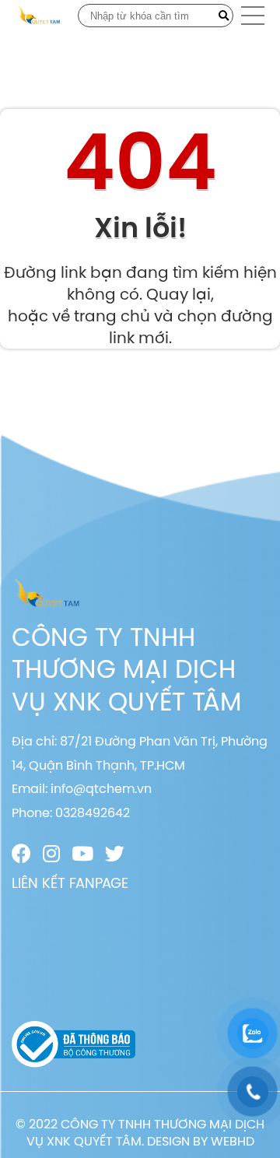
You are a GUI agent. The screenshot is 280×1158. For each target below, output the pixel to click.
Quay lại (178, 293)
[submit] (223, 15)
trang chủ (112, 315)
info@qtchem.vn (101, 788)
